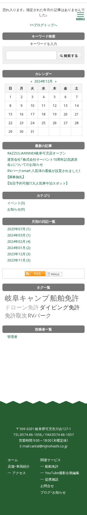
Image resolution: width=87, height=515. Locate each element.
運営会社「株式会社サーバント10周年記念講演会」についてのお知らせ (42, 162)
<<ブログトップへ (43, 24)
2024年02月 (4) (18, 241)
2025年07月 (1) (18, 228)
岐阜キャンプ (27, 297)
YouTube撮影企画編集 (62, 472)
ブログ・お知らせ (53, 492)
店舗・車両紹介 (19, 466)
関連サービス (50, 459)
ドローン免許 (22, 307)
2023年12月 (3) (18, 253)
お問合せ (47, 485)
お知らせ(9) (16, 209)
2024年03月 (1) (18, 235)
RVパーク (39, 315)
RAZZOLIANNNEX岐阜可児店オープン (36, 153)
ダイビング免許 (60, 307)
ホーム (13, 459)
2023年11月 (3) (18, 260)
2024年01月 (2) (18, 247)
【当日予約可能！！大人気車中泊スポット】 (37, 183)
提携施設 (51, 479)
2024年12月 (43, 81)
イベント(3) (16, 202)
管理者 (12, 336)
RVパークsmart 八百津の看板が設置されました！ (43, 170)
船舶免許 (64, 297)
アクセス (19, 472)
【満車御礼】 (15, 176)
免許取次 (16, 315)
